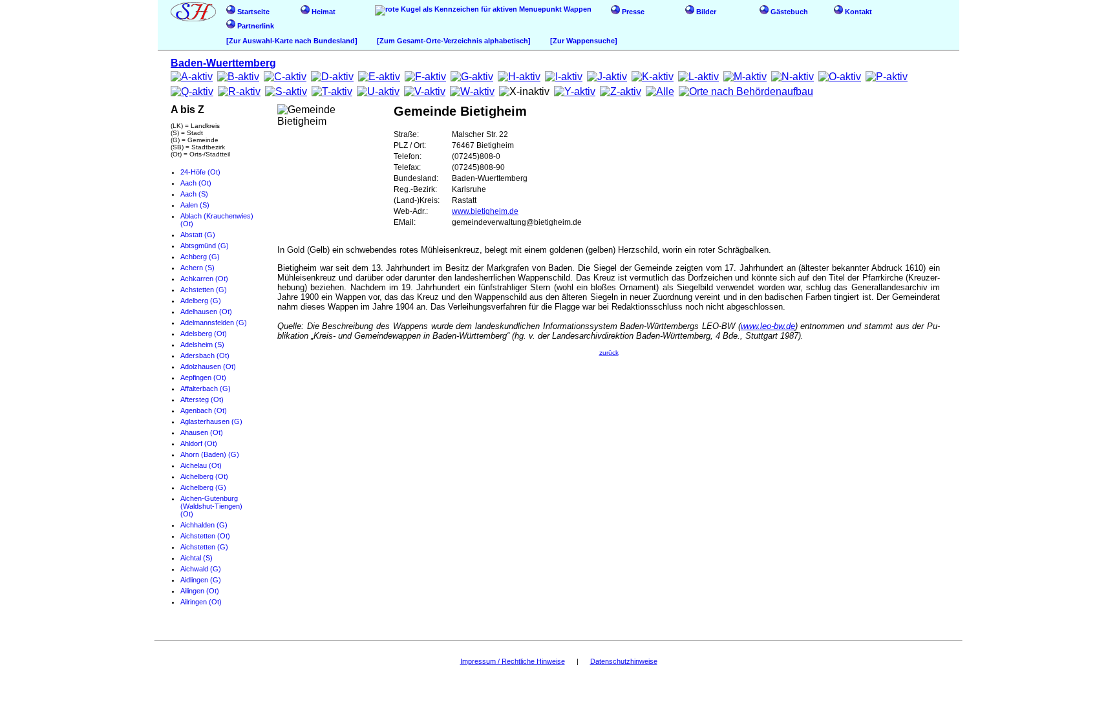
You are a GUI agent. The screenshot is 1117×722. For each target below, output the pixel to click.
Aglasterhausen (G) (211, 421)
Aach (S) (194, 194)
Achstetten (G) (203, 289)
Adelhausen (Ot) (206, 311)
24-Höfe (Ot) (200, 172)
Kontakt (857, 12)
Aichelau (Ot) (201, 465)
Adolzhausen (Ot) (208, 366)
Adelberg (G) (200, 300)
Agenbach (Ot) (203, 410)
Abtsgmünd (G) (204, 246)
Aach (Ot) (195, 183)
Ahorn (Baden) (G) (209, 454)
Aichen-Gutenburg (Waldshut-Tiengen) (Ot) (211, 506)
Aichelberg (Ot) (204, 476)
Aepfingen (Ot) (203, 377)
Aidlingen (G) (200, 580)
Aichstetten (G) (204, 547)
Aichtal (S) (196, 558)
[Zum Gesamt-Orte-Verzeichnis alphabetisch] (454, 41)
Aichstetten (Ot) (205, 536)
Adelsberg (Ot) (203, 333)
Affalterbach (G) (205, 388)
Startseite (252, 12)
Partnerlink (254, 26)
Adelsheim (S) (202, 344)
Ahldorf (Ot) (198, 443)
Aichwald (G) (200, 569)
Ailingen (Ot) (199, 591)
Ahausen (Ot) (201, 432)
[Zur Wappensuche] (583, 41)
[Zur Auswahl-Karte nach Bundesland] (291, 41)
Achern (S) (197, 267)
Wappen (576, 9)
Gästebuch (788, 12)
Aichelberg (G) (203, 487)
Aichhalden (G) (204, 525)
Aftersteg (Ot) (202, 399)
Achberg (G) (200, 256)
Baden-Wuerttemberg (223, 63)
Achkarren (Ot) (204, 278)
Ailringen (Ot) (201, 602)
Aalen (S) (194, 205)
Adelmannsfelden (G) (213, 322)
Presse (632, 12)
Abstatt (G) (197, 235)
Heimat (322, 12)
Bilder (705, 12)
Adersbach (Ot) (204, 355)
